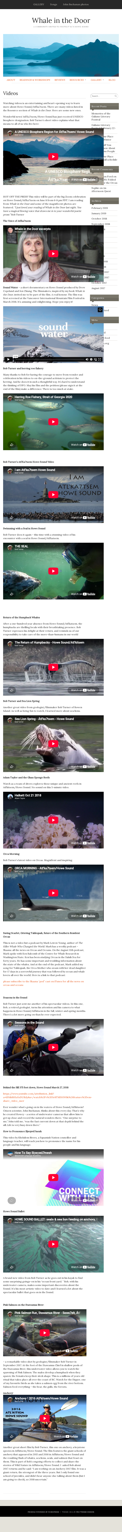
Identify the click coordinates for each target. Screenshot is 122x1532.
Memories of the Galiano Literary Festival (101, 116)
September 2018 (101, 223)
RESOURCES (77, 79)
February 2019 (100, 207)
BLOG (112, 79)
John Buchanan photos (76, 4)
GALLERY (38, 4)
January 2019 (99, 213)
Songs (53, 4)
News (95, 305)
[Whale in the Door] (61, 55)
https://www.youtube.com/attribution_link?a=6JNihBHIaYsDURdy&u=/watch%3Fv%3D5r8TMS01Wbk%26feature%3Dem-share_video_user (47, 1097)
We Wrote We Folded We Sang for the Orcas (104, 181)
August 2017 (98, 288)
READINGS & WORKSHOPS (35, 79)
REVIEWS (60, 79)
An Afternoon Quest (101, 189)
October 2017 (99, 282)
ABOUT (11, 79)
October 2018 (99, 218)
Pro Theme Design (85, 1512)
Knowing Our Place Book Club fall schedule (104, 158)
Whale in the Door (61, 20)
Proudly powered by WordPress (43, 1512)
